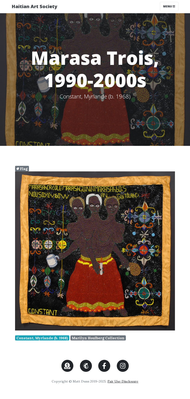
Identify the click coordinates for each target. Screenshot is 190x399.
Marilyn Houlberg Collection (98, 338)
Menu (170, 6)
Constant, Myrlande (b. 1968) (42, 338)
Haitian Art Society (34, 6)
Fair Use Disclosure (123, 381)
